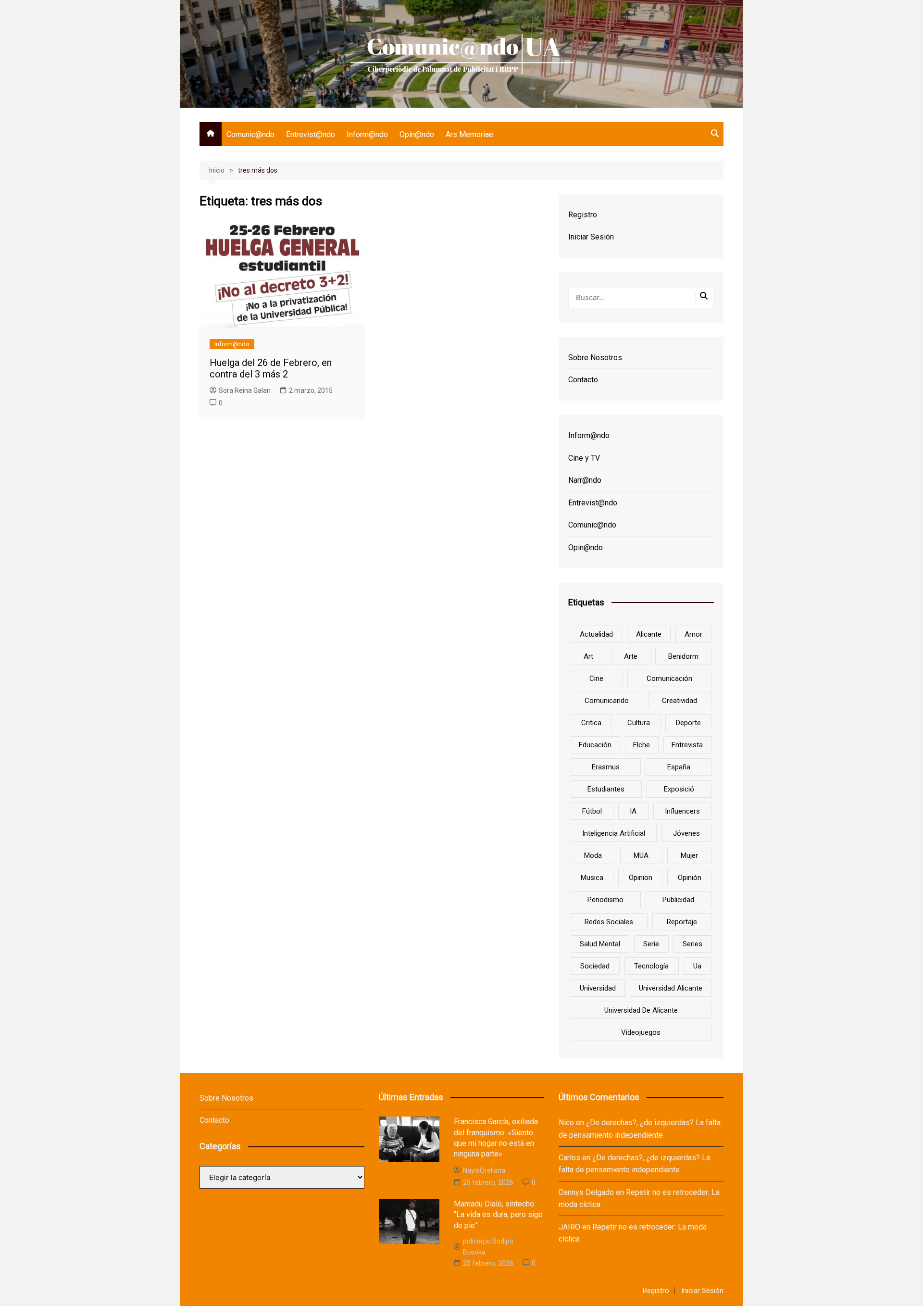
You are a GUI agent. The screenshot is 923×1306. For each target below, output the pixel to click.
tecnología (651, 966)
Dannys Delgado (586, 1192)
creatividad (679, 700)
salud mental (600, 944)
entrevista (687, 745)
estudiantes (605, 789)
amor (693, 634)
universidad (598, 988)
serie (651, 944)
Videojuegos (641, 1032)
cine (596, 678)
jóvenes (686, 833)
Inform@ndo (367, 134)
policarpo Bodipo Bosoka (488, 1246)
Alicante (648, 634)
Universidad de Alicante (641, 1010)
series (692, 944)
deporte (688, 722)
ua (697, 966)
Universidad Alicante (670, 988)
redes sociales (609, 921)
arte (630, 656)
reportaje (682, 921)
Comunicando (607, 700)
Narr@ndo (584, 480)
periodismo (605, 899)
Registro (582, 214)
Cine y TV (584, 458)
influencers (682, 811)
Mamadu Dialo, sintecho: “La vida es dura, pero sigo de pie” (498, 1214)
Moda (593, 855)
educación (595, 745)
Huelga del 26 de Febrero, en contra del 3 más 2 (271, 368)
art (588, 656)
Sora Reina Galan (245, 390)
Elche (641, 745)
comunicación (669, 678)
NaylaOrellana (484, 1170)
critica (591, 722)
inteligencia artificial (613, 833)
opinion (640, 877)
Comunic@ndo (250, 134)
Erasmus (606, 767)
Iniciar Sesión (591, 236)
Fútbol (592, 811)
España (678, 767)
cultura (638, 722)
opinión (689, 877)
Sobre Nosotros (595, 357)
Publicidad (678, 899)
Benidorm (683, 656)
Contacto (583, 379)
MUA (641, 855)
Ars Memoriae (469, 134)
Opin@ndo (416, 134)
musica (592, 877)
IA (633, 811)
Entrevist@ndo (310, 134)
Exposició (679, 789)
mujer (689, 855)
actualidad (596, 634)
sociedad (595, 966)
